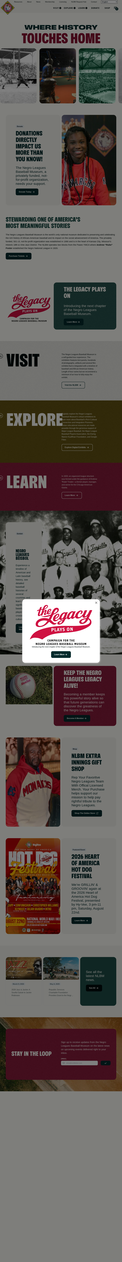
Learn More (59, 654)
